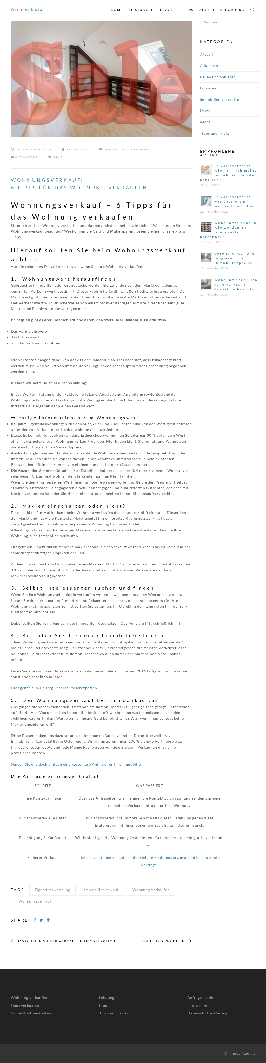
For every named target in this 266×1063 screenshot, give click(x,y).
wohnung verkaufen (150, 889)
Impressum (197, 1005)
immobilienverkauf (101, 889)
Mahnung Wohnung (165, 941)
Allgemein (209, 65)
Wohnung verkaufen (29, 997)
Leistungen (141, 10)
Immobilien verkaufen (127, 149)
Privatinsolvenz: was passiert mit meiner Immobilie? (234, 201)
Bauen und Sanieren (218, 77)
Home (117, 10)
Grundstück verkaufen (31, 1013)
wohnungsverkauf (34, 901)
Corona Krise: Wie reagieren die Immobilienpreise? (234, 258)
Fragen (168, 10)
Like (58, 157)
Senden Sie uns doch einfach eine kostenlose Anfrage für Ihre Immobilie (76, 764)
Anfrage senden (201, 997)
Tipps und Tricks (215, 133)
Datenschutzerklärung (207, 1013)
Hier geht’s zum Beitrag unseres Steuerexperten (54, 688)
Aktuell (206, 54)
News (205, 110)
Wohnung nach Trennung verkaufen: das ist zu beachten (236, 284)
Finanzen (208, 88)
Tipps (187, 10)
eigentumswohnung (52, 889)
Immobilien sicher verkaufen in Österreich (66, 941)
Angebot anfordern (222, 10)
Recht (205, 122)
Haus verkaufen (25, 1005)
